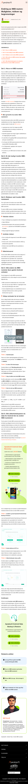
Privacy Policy (12, 782)
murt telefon (5, 226)
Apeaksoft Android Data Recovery (13, 448)
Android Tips (5, 21)
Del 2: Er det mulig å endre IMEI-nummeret (13, 52)
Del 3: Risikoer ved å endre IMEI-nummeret (13, 54)
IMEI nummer (17, 124)
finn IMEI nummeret (10, 101)
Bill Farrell (7, 19)
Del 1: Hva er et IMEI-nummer (10, 50)
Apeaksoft (3, 736)
